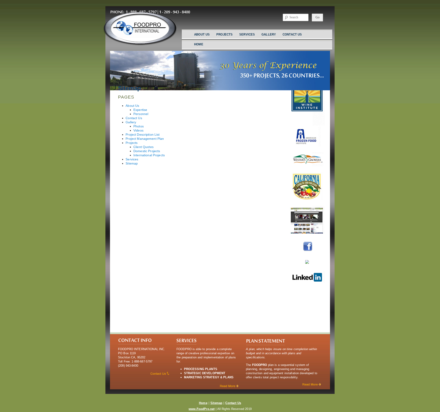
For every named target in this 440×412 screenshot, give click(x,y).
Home (198, 44)
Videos (138, 130)
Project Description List (143, 134)
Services (247, 34)
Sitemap (132, 163)
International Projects (149, 155)
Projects (224, 34)
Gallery (268, 34)
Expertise (140, 110)
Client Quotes (143, 147)
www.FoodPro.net (201, 409)
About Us (202, 34)
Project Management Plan (145, 138)
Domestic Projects (146, 151)
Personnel (140, 114)
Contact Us (292, 34)
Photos (138, 126)
